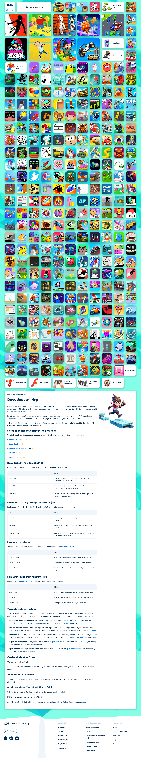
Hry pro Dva (62, 735)
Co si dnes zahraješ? (12, 10)
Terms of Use (90, 750)
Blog (114, 740)
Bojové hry (54, 642)
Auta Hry (61, 727)
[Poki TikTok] (5, 738)
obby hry (92, 630)
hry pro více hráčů (26, 581)
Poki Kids (116, 735)
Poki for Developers (120, 731)
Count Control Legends (18, 448)
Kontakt (88, 731)
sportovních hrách (73, 649)
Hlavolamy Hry (63, 740)
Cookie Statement (92, 746)
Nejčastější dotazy (92, 727)
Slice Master (14, 457)
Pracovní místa (118, 744)
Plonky (12, 453)
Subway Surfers (15, 439)
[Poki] (10, 5)
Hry (8, 395)
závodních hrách (77, 637)
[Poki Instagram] (11, 738)
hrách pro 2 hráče (67, 546)
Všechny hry (62, 748)
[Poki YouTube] (17, 738)
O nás (115, 727)
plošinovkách (14, 630)
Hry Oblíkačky (63, 744)
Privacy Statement (92, 742)
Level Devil (13, 444)
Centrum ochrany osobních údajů (95, 737)
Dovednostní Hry (19, 395)
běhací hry (68, 623)
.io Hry (60, 731)
